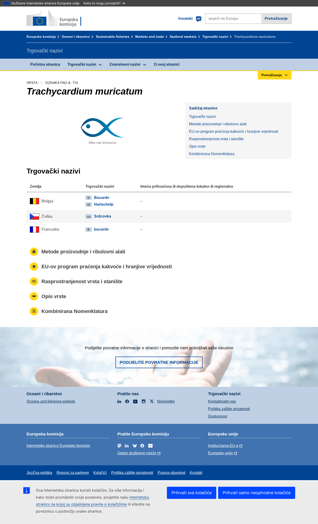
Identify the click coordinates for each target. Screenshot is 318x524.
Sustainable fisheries (112, 36)
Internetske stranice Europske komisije (58, 446)
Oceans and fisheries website (51, 401)
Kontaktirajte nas (222, 401)
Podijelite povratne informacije (159, 362)
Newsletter (166, 401)
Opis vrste (197, 146)
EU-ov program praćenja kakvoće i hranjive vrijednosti (233, 131)
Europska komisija (41, 36)
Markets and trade (149, 36)
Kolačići (100, 473)
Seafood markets (183, 36)
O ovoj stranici (166, 64)
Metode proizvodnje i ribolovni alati (218, 124)
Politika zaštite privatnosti (229, 409)
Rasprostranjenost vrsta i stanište (216, 139)
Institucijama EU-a (223, 446)
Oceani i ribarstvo (76, 36)
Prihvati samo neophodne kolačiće (257, 492)
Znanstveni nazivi (124, 64)
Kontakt (196, 473)
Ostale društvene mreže (136, 453)
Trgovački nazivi (215, 36)
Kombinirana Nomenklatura (211, 154)
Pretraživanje (276, 18)
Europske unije (220, 453)
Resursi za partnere (73, 473)
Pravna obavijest (171, 473)
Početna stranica (45, 64)
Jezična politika (39, 473)
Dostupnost (217, 416)
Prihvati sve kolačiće (192, 492)
